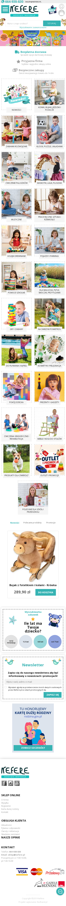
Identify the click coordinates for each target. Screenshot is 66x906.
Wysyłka (4, 803)
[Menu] (5, 9)
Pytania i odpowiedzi (10, 828)
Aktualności (6, 825)
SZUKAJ (52, 23)
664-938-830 (15, 851)
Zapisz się (52, 694)
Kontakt (4, 812)
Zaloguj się (61, 6)
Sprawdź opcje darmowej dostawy (36, 55)
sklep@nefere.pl (33, 1)
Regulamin (6, 806)
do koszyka (45, 592)
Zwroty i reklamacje (10, 831)
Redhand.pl (42, 902)
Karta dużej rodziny (10, 809)
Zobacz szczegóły (33, 747)
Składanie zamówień (10, 834)
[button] (25, 44)
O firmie (5, 799)
